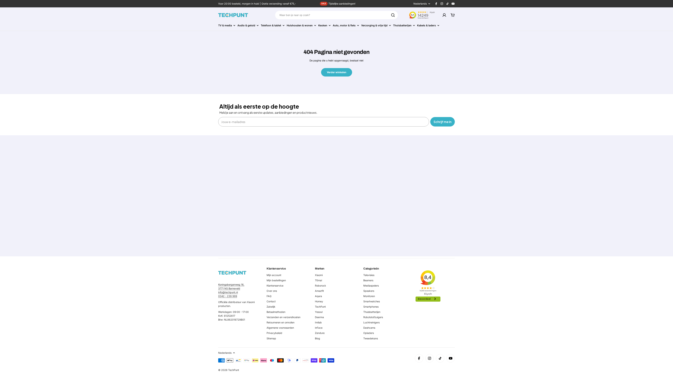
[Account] (444, 15)
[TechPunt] (232, 272)
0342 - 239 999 (227, 296)
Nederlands (420, 3)
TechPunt (233, 369)
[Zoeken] (393, 15)
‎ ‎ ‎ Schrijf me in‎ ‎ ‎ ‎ (442, 122)
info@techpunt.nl (228, 292)
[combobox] (336, 15)
